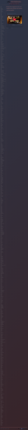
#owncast (2, 298)
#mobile (1, 275)
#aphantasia (2, 99)
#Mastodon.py (2, 58)
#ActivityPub (2, 16)
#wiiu (1, 414)
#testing (1, 381)
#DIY (1, 29)
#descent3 (2, 163)
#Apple (1, 18)
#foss (1, 194)
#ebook (1, 172)
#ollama (1, 294)
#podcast (2, 315)
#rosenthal (2, 345)
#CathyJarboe (2, 23)
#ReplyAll (2, 74)
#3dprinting (2, 11)
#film (1, 187)
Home (1, 428)
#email (1, 176)
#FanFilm (2, 36)
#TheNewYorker (2, 85)
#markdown (2, 260)
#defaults (2, 162)
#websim (1, 411)
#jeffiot (1, 238)
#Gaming (2, 42)
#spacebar (2, 365)
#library (1, 247)
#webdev (2, 409)
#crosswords (2, 153)
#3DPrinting (2, 9)
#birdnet (1, 113)
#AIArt (1, 13)
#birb (1, 112)
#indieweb (2, 228)
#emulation (2, 177)
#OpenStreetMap (2, 67)
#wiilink (1, 413)
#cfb (1, 132)
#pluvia (1, 314)
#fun (1, 197)
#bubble (1, 125)
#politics (1, 317)
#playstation (2, 313)
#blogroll (2, 118)
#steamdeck (2, 371)
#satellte (1, 349)
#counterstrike (2, 152)
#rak (1, 333)
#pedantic (2, 304)
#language (2, 244)
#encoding (2, 178)
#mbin (1, 264)
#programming (2, 324)
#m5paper (2, 256)
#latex (1, 245)
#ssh (1, 368)
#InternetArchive (2, 48)
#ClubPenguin (2, 26)
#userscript (2, 400)
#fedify (1, 185)
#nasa (1, 283)
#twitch (1, 394)
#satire (1, 350)
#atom (1, 105)
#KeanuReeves (2, 51)
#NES (1, 61)
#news (1, 287)
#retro (1, 338)
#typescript (2, 396)
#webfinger (2, 410)
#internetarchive (2, 232)
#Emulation (2, 33)
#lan (1, 243)
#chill (1, 135)
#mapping (2, 258)
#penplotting (2, 306)
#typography (2, 398)
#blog (1, 117)
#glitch (1, 208)
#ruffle (1, 347)
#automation (2, 108)
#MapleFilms (2, 56)
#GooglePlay (2, 44)
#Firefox (1, 38)
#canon (1, 128)
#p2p (1, 299)
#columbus (2, 146)
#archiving (2, 103)
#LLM (1, 52)
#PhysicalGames (2, 70)
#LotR (1, 55)
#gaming (1, 202)
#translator (2, 390)
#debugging (2, 159)
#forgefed (2, 192)
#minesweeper (2, 272)
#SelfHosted (2, 78)
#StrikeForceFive (2, 83)
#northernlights (2, 291)
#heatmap (2, 221)
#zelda (1, 424)
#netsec (1, 286)
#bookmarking (2, 120)
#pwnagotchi (2, 328)
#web (1, 408)
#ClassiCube (2, 25)
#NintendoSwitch (2, 63)
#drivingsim (2, 170)
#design (1, 164)
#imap (1, 227)
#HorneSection (2, 46)
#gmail (1, 209)
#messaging (2, 269)
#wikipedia (2, 415)
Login (16, 4)
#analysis (2, 97)
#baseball (2, 110)
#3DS (1, 10)
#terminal (2, 379)
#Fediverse (2, 37)
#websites (2, 412)
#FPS (1, 35)
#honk (1, 224)
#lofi (1, 254)
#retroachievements (3, 339)
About (12, 4)
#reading (1, 335)
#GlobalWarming (2, 43)
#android (1, 98)
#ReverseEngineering (3, 75)
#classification (2, 140)
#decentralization (2, 160)
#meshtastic (2, 268)
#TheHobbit (2, 84)
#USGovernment (2, 86)
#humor (1, 225)
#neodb (1, 284)
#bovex (1, 123)
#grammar (2, 215)
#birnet (1, 115)
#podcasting (2, 316)
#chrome (1, 136)
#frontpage (2, 196)
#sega (1, 353)
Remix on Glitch (24, 428)
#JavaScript (2, 50)
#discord (1, 166)
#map (1, 257)
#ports (1, 320)
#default (1, 161)
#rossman (2, 346)
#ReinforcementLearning (3, 73)
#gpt (1, 214)
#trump (1, 391)
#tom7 (1, 386)
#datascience (2, 157)
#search (1, 351)
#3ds (1, 12)
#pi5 (1, 309)
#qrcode (1, 330)
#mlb (1, 274)
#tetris (1, 382)
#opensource (2, 296)
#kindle (1, 242)
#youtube (14, 25)
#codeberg (2, 145)
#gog (1, 211)
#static (1, 369)
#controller (2, 151)
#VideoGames (2, 89)
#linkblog (2, 249)
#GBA (1, 39)
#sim (1, 356)
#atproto (1, 106)
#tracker (1, 388)
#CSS (1, 22)
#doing (1, 167)
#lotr (1, 255)
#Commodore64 (2, 27)
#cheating (2, 134)
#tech (1, 378)
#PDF (1, 68)
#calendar (2, 127)
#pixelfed (2, 311)
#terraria (1, 380)
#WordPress (2, 91)
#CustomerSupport (3, 28)
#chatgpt (2, 133)
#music (1, 281)
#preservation (2, 322)
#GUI (1, 40)
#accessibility (2, 93)
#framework (2, 195)
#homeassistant (2, 223)
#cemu (1, 131)
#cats (1, 130)
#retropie (2, 341)
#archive (1, 102)
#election (2, 175)
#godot (1, 210)
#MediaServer (2, 59)
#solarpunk (2, 363)
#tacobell (2, 377)
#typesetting (2, 397)
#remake (1, 336)
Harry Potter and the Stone (11, 13)
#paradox (2, 301)
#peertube (2, 305)
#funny (1, 198)
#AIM (1, 14)
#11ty (1, 6)
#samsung (2, 348)
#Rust (1, 76)
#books (1, 121)
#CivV (1, 24)
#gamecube (2, 200)
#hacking (2, 217)
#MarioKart (2, 57)
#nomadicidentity (2, 290)
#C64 (1, 21)
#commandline (2, 148)
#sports (1, 366)
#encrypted (2, 179)
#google (1, 212)
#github (1, 206)
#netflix (1, 285)
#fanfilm (1, 183)
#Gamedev (2, 41)
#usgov (1, 401)
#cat (1, 129)
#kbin (1, 241)
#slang (1, 358)
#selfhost (2, 354)
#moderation (2, 277)
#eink (1, 174)
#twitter (1, 395)
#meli (1, 266)
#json (1, 240)
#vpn (1, 405)
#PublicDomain (2, 72)
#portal (1, 319)
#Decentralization (2, 31)
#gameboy (2, 199)
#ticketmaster (2, 384)
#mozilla (1, 279)
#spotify (1, 367)
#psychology (2, 326)
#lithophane (2, 252)
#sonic (1, 364)
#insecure (2, 230)
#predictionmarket (3, 321)
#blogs (1, 119)
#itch (1, 236)
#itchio (1, 237)
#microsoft (2, 271)
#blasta (1, 116)
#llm (1, 253)
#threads (1, 383)
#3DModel (2, 8)
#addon (1, 95)
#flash (1, 189)
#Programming (2, 71)
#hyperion (2, 226)
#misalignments (2, 273)
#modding (2, 276)
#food (1, 191)
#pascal (1, 302)
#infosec (1, 229)
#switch (1, 376)
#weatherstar (2, 407)
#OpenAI (1, 65)
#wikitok (1, 416)
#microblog (2, 270)
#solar (1, 362)
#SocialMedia (2, 80)
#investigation (2, 234)
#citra (1, 138)
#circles (1, 137)
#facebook (2, 182)
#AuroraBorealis (2, 20)
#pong (1, 318)
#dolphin (1, 168)
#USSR (1, 87)
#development (2, 165)
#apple (1, 101)
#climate (1, 144)
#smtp (1, 361)
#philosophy (2, 307)
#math (1, 262)
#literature (2, 251)
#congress (2, 150)
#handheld (2, 219)
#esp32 (1, 181)
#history (1, 222)
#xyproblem (2, 422)
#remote (1, 337)
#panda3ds (2, 300)
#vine (1, 403)
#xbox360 (2, 420)
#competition (2, 149)
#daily (1, 155)
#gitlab (1, 207)
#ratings (1, 334)
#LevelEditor (2, 53)
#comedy (2, 147)
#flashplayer (2, 190)
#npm (1, 292)
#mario (1, 259)
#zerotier (1, 425)
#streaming (2, 373)
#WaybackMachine (3, 90)
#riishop (1, 343)
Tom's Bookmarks (16, 1)
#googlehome (2, 213)
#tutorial (1, 392)
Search (14, 4)
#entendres (2, 180)
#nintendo (2, 288)
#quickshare (2, 332)
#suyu (1, 375)
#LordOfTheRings (2, 54)
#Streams (2, 82)
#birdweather (2, 114)
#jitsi (1, 239)
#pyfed (1, 329)
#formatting (2, 193)
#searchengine (2, 352)
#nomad (1, 289)
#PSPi (1, 69)
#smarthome (2, 360)
